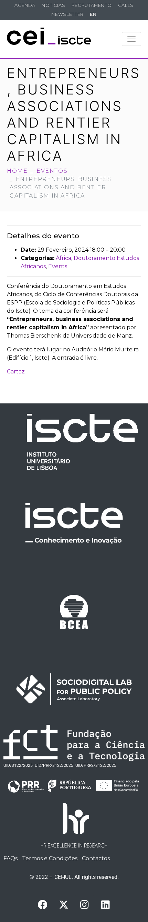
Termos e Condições (49, 858)
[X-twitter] (63, 904)
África (63, 258)
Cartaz (16, 371)
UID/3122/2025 (18, 765)
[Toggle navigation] (131, 39)
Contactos (96, 858)
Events (57, 266)
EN (93, 14)
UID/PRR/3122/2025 (54, 765)
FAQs (10, 858)
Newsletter (67, 14)
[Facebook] (42, 904)
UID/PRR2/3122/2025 (95, 765)
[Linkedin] (105, 904)
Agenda (24, 5)
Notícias (53, 5)
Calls (126, 5)
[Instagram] (84, 904)
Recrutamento (92, 5)
